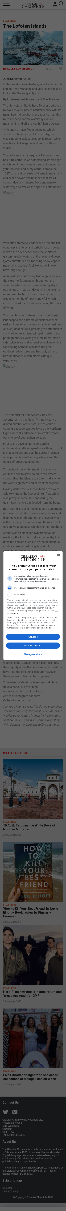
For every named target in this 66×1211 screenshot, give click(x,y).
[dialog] (33, 605)
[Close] (58, 555)
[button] (33, 594)
